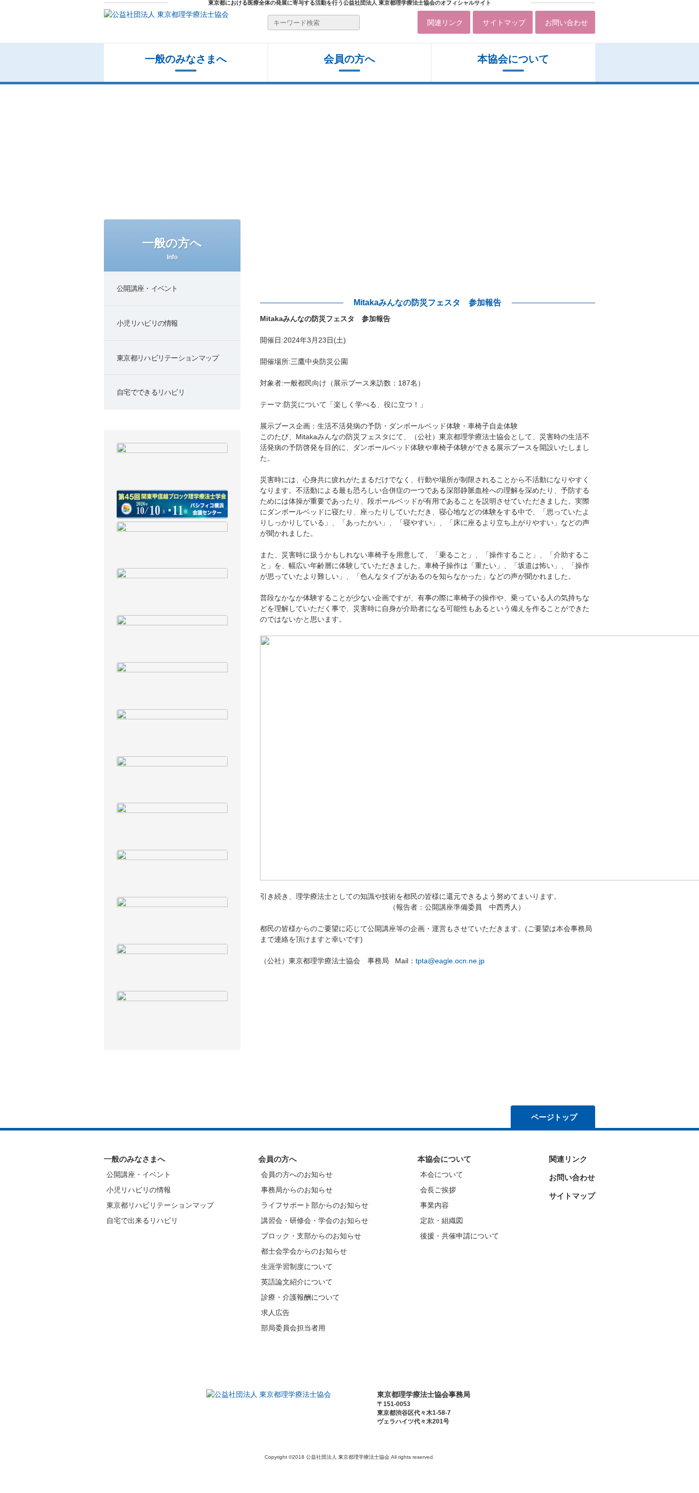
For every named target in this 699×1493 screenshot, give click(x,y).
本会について (441, 1174)
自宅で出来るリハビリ (142, 1220)
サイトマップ (504, 22)
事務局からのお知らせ (297, 1190)
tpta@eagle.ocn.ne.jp (450, 961)
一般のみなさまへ (186, 58)
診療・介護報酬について (300, 1297)
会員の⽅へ (349, 58)
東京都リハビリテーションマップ (160, 1205)
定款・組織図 (441, 1220)
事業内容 (434, 1205)
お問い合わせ (566, 22)
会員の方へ (277, 1159)
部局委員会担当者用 (293, 1328)
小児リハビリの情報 (138, 1190)
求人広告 (275, 1312)
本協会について (513, 58)
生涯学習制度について (297, 1266)
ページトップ (554, 1117)
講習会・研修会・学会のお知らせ (314, 1220)
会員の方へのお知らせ (297, 1174)
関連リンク (445, 22)
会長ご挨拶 (438, 1190)
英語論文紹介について (297, 1282)
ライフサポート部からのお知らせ (314, 1205)
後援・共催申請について (459, 1236)
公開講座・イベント (138, 1174)
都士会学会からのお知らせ (304, 1251)
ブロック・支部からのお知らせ (311, 1236)
